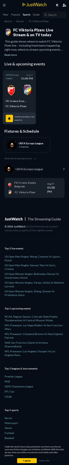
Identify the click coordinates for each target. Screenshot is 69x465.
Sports (8, 21)
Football (9, 433)
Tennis (8, 428)
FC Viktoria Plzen (39, 21)
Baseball (9, 438)
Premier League (13, 376)
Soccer (20, 21)
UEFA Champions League (19, 386)
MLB (7, 381)
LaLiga (8, 396)
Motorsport (11, 423)
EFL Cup (9, 391)
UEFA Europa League (12, 77)
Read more (10, 54)
